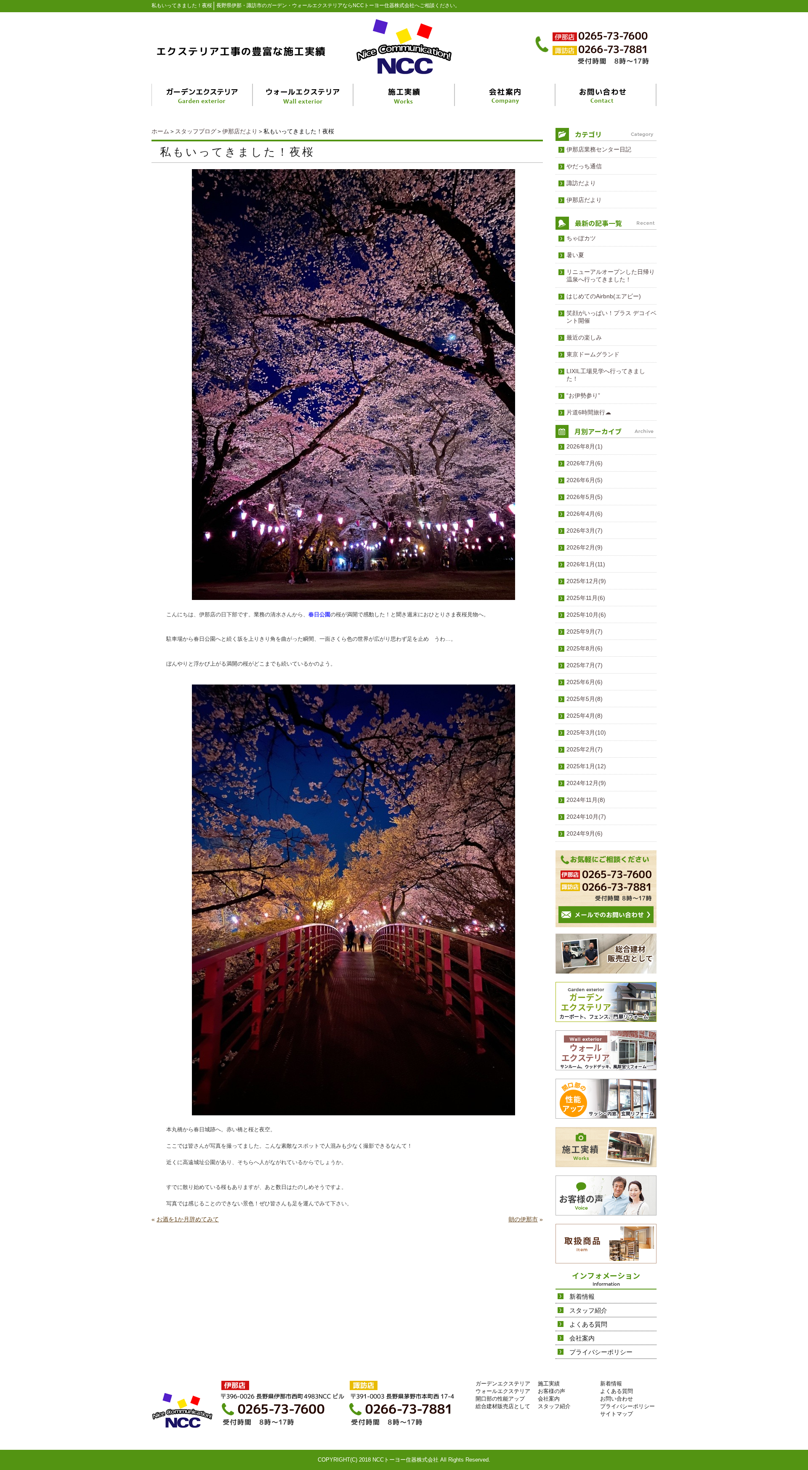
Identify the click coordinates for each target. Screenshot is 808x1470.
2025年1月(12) (586, 766)
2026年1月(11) (585, 564)
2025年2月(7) (584, 749)
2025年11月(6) (585, 597)
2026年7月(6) (584, 463)
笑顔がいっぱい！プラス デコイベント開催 (611, 317)
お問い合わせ (616, 1399)
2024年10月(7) (586, 816)
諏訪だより (581, 183)
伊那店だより (240, 131)
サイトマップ (616, 1414)
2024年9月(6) (584, 833)
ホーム (160, 131)
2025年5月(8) (584, 698)
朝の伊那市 (523, 1219)
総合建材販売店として (503, 1406)
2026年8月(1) (584, 446)
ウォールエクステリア (503, 1391)
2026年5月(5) (584, 497)
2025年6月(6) (584, 682)
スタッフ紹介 (588, 1310)
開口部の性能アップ (500, 1399)
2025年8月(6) (584, 648)
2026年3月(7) (584, 530)
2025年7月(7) (584, 665)
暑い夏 (575, 255)
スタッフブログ (195, 131)
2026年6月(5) (584, 480)
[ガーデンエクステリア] (202, 95)
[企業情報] (505, 95)
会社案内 (582, 1338)
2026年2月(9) (584, 547)
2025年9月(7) (584, 631)
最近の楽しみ (584, 337)
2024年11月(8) (585, 799)
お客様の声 (551, 1391)
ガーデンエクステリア (503, 1383)
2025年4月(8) (584, 715)
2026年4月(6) (584, 513)
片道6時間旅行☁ (588, 412)
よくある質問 (588, 1324)
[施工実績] (404, 95)
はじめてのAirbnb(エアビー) (603, 296)
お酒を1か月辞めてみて (188, 1219)
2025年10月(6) (586, 614)
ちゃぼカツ (581, 238)
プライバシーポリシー (601, 1352)
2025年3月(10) (586, 732)
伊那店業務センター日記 (598, 149)
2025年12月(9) (586, 581)
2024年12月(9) (586, 783)
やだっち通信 (584, 166)
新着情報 (582, 1296)
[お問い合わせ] (606, 95)
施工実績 (549, 1383)
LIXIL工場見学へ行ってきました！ (605, 375)
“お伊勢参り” (583, 395)
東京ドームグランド (592, 354)
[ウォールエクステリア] (303, 95)
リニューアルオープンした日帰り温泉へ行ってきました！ (610, 275)
